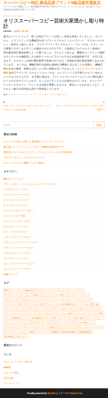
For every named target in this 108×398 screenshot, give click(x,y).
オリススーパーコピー (13, 16)
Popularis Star (76, 393)
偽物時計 (56, 331)
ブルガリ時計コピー (84, 322)
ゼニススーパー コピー (16, 226)
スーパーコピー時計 (14, 215)
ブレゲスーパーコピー (16, 258)
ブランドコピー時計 (63, 313)
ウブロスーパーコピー (16, 189)
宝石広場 (8, 378)
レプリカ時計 (49, 327)
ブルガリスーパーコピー (17, 253)
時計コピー (22, 336)
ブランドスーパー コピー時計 (89, 313)
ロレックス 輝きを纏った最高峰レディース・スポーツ (34, 141)
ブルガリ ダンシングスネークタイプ (23, 157)
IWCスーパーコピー (14, 178)
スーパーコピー (59, 299)
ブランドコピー (43, 313)
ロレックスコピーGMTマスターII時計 (24, 162)
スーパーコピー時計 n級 (87, 304)
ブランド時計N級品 (33, 318)
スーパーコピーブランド (80, 299)
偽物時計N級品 (69, 331)
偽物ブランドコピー (39, 331)
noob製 (7, 367)
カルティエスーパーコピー (18, 210)
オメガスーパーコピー (16, 200)
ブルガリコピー (39, 322)
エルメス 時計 (11, 372)
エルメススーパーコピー (17, 194)
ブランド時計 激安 (74, 318)
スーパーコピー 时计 (39, 94)
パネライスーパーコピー (17, 237)
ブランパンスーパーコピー (18, 247)
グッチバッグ (11, 383)
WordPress (52, 393)
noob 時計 (29, 290)
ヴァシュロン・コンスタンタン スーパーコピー (30, 184)
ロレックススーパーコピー (18, 263)
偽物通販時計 (85, 331)
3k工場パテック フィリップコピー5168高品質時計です (33, 146)
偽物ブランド (11, 274)
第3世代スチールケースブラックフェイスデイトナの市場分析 (38, 152)
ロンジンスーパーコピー (17, 268)
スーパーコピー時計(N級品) (60, 304)
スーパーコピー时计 (13, 304)
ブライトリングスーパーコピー (21, 242)
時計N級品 (9, 336)
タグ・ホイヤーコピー (16, 231)
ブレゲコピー (10, 327)
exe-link (24, 31)
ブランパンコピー (94, 318)
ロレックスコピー (66, 327)
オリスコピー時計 (55, 294)
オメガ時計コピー (36, 294)
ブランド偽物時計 (12, 318)
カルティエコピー (12, 299)
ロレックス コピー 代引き (17, 361)
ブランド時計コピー (59, 94)
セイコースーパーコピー (17, 221)
